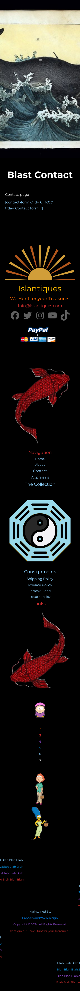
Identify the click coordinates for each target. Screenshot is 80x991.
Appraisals (40, 477)
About (40, 465)
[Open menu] (40, 60)
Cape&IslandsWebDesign (40, 918)
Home (40, 459)
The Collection (40, 484)
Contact (40, 471)
